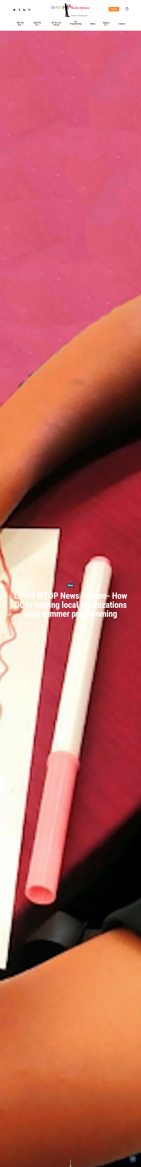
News (92, 24)
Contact (121, 24)
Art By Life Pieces (56, 24)
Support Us (106, 24)
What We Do (37, 24)
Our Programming (76, 23)
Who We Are (20, 24)
